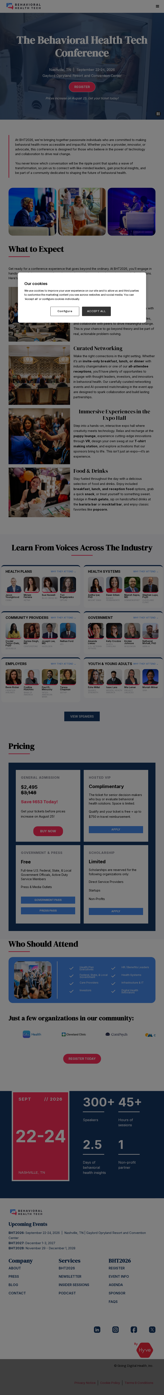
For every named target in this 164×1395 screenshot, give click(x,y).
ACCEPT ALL (96, 311)
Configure (64, 311)
